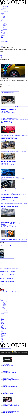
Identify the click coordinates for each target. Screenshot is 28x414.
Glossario (2, 309)
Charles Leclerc (3, 339)
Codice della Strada (5, 29)
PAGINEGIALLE (6, 352)
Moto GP (4, 308)
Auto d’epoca (4, 305)
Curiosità (2, 19)
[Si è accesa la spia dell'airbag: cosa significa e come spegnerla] (14, 385)
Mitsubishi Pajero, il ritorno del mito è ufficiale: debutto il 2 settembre (7, 274)
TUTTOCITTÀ (17, 352)
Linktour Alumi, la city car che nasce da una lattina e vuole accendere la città (8, 284)
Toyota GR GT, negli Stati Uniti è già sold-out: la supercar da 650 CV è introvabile (9, 268)
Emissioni (2, 341)
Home (2, 46)
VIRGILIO (4, 352)
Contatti (2, 20)
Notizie (2, 14)
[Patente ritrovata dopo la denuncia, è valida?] (14, 399)
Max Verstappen (3, 340)
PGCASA (12, 352)
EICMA (2, 327)
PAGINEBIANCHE (14, 352)
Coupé (2, 322)
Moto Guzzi (2, 326)
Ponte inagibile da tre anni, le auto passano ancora (5, 294)
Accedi (1, 4)
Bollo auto (2, 329)
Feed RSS (7, 348)
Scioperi (4, 12)
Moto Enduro (2, 323)
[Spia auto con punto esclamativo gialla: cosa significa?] (14, 364)
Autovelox (2, 330)
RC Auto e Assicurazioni (5, 11)
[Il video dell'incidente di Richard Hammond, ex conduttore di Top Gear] (14, 380)
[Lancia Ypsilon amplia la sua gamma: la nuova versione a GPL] (14, 387)
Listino (3, 302)
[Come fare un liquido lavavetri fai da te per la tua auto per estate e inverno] (14, 373)
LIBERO (2, 352)
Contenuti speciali (2, 348)
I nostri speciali (3, 35)
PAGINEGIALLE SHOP (9, 352)
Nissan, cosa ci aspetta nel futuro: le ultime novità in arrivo (7, 92)
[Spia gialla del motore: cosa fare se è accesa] (14, 366)
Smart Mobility (3, 32)
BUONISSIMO (25, 352)
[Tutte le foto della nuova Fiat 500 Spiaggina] (14, 392)
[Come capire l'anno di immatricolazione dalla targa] (14, 359)
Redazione (2, 313)
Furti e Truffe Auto (3, 335)
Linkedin (2, 57)
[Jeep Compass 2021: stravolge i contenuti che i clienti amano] (14, 394)
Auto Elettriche (4, 8)
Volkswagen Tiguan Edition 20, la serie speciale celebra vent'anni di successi (8, 248)
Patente (3, 27)
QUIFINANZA (23, 352)
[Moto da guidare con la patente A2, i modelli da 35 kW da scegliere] (14, 378)
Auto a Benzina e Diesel (5, 6)
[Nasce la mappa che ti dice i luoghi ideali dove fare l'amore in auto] (14, 404)
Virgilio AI (2, 13)
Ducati (2, 338)
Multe (2, 334)
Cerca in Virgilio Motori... (2, 347)
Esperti (2, 37)
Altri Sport (4, 17)
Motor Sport (2, 307)
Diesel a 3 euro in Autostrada (4, 41)
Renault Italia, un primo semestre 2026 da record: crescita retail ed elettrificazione (10, 93)
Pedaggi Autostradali (3, 333)
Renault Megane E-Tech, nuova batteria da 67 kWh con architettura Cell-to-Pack (10, 91)
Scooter (2, 325)
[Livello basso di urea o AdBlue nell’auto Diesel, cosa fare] (14, 371)
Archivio (10, 348)
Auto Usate (2, 319)
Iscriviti (1, 84)
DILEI (19, 352)
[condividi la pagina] (0, 63)
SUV (1, 320)
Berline (2, 321)
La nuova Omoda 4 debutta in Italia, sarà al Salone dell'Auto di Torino (7, 271)
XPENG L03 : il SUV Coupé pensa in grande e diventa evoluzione (7, 278)
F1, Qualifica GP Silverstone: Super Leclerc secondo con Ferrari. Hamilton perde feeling (9, 291)
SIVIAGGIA (21, 352)
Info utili (2, 9)
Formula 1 (4, 16)
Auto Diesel (2, 318)
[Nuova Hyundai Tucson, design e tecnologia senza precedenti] (14, 406)
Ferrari (2, 337)
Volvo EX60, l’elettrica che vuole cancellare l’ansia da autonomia (7, 281)
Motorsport (2, 15)
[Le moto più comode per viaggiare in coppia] (14, 411)
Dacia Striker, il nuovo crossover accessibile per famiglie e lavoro (7, 245)
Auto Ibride (4, 7)
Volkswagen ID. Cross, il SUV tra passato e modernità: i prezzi (7, 258)
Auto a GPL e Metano (5, 24)
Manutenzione (4, 10)
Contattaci (5, 348)
